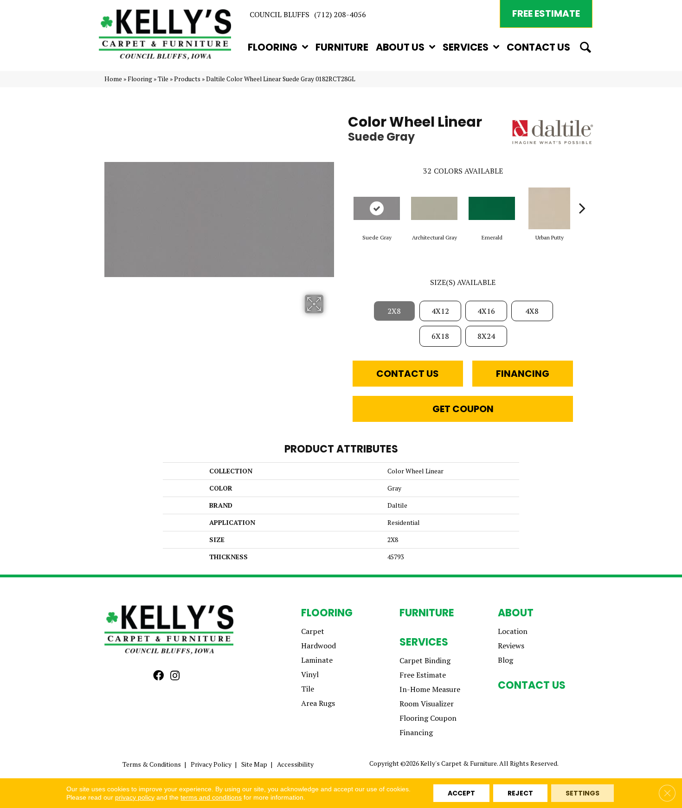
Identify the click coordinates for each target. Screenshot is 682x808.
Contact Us (407, 373)
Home (113, 79)
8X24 (486, 336)
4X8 (532, 311)
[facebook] (158, 676)
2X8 (394, 311)
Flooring (140, 79)
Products (187, 79)
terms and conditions (211, 797)
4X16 (486, 311)
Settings (582, 793)
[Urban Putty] (549, 208)
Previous (343, 194)
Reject (520, 793)
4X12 (440, 311)
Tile (163, 79)
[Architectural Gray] (434, 208)
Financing (522, 373)
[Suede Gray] (376, 208)
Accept (461, 793)
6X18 (440, 336)
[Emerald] (491, 208)
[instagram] (175, 676)
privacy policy (134, 797)
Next (582, 194)
